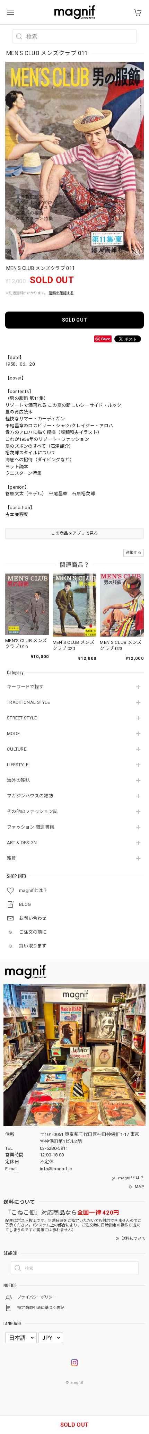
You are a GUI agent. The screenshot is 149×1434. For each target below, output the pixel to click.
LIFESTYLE (18, 764)
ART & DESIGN (22, 842)
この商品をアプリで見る (74, 533)
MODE (13, 733)
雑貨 (11, 858)
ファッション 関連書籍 (30, 827)
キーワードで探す (25, 686)
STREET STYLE (22, 717)
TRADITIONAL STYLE (28, 702)
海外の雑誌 (18, 780)
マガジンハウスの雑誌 (30, 795)
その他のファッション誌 (32, 811)
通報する (133, 552)
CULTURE (16, 749)
